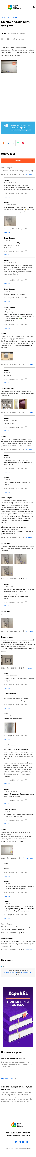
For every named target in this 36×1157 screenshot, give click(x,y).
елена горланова (7, 388)
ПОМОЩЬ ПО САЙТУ (13, 1133)
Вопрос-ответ (5, 17)
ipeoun (6, 180)
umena (3, 436)
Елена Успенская (7, 637)
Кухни (3, 1107)
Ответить (18, 161)
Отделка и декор (7, 1079)
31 (10, 39)
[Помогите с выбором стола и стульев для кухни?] (18, 1097)
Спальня (14, 17)
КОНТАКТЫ (26, 1135)
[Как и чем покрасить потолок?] (18, 1069)
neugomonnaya (9, 307)
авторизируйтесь (26, 972)
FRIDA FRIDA (5, 543)
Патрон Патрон (6, 168)
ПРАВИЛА (26, 1133)
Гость (4, 966)
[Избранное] (2, 39)
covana (6, 202)
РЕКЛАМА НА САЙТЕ (13, 1135)
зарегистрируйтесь (10, 972)
